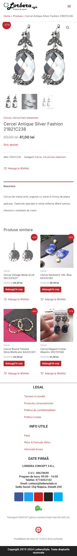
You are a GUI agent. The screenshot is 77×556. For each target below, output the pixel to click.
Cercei (7, 117)
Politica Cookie (32, 417)
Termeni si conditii (34, 396)
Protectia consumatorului (38, 403)
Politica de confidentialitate (40, 410)
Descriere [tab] (9, 186)
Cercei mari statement (25, 117)
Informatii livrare (33, 449)
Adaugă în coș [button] (14, 289)
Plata (27, 435)
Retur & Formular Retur (37, 442)
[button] (67, 27)
